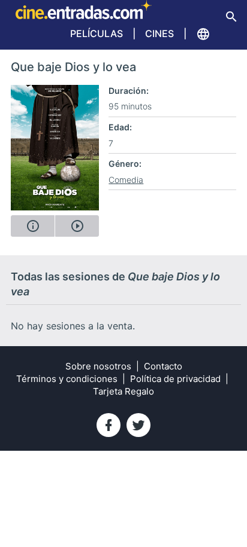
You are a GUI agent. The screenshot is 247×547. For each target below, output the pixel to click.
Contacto (163, 366)
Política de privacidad (175, 378)
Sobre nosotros (98, 366)
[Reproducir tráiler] (77, 226)
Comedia (126, 180)
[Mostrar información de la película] (33, 226)
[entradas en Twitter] (138, 425)
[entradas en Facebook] (109, 425)
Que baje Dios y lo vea (73, 67)
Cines (159, 33)
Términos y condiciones (67, 378)
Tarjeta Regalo (123, 391)
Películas (96, 33)
